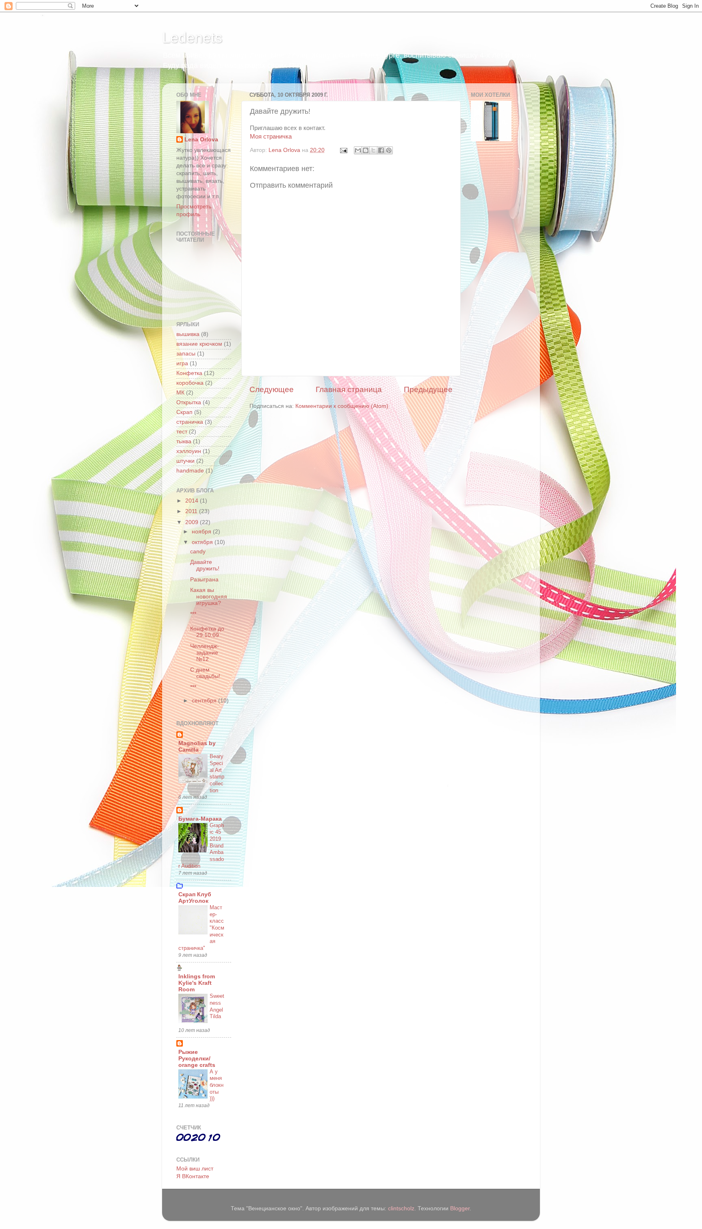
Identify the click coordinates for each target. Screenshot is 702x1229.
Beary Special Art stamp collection (217, 773)
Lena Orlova (201, 140)
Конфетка (189, 373)
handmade (190, 471)
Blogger (460, 1208)
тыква (183, 441)
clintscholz (401, 1208)
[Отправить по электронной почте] (358, 150)
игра (182, 363)
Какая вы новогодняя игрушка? (208, 596)
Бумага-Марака (200, 819)
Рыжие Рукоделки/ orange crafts (196, 1058)
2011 (192, 511)
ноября (202, 532)
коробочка (190, 383)
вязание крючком (199, 344)
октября (203, 542)
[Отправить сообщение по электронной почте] (343, 150)
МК (180, 393)
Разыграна (204, 580)
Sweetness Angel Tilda (217, 1006)
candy (198, 551)
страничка (189, 422)
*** (193, 614)
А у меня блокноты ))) (216, 1085)
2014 (192, 501)
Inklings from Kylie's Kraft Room (196, 983)
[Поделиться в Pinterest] (389, 150)
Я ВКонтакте (192, 1176)
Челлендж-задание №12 (204, 652)
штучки (185, 461)
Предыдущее (428, 389)
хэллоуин (188, 451)
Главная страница (349, 389)
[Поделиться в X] (373, 150)
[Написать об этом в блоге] (366, 150)
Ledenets (192, 37)
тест (181, 432)
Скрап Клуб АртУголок (194, 897)
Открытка (188, 402)
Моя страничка (271, 136)
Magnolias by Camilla (197, 746)
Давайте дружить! (204, 565)
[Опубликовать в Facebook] (381, 150)
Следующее (271, 389)
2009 (192, 522)
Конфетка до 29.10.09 (207, 632)
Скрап (184, 412)
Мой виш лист (194, 1169)
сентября (205, 701)
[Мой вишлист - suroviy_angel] (491, 140)
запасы (185, 354)
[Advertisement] (496, 181)
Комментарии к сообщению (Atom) (341, 406)
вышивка (187, 334)
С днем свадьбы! (205, 673)
